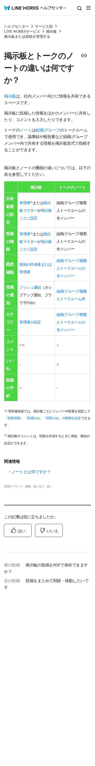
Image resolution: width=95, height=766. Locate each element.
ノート (26, 130)
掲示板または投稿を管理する (27, 36)
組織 (39, 130)
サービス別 (44, 26)
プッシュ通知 (30, 287)
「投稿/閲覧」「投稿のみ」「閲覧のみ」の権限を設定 (42, 417)
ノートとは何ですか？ (31, 471)
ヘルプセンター (16, 26)
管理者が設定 (30, 321)
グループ (52, 130)
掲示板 (51, 31)
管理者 (24, 202)
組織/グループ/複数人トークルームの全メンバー (71, 268)
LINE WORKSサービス (22, 31)
